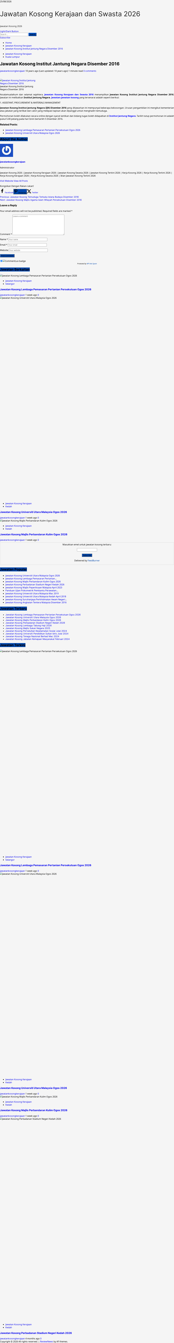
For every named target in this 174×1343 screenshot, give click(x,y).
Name (4, 239)
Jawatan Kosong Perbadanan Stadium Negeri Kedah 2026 (35, 622)
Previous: (39, 197)
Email (3, 244)
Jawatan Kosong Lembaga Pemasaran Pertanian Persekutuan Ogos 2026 (45, 289)
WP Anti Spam (92, 263)
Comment (6, 234)
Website (4, 250)
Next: (41, 200)
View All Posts (21, 180)
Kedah (8, 506)
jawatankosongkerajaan (12, 70)
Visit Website (7, 180)
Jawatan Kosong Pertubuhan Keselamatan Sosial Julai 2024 (36, 631)
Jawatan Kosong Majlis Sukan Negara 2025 (27, 628)
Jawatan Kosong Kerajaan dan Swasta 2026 (70, 14)
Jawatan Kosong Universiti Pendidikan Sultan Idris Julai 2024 (36, 633)
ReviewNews (46, 1341)
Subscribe (5, 37)
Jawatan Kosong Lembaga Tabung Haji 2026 (28, 625)
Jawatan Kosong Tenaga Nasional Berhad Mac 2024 (32, 636)
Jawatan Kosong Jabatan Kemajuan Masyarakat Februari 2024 (37, 639)
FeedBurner (94, 560)
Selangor (10, 283)
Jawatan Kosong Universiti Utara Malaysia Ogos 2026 (33, 512)
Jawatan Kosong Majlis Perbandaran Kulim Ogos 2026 (33, 534)
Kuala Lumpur (12, 56)
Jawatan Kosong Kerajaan (18, 53)
